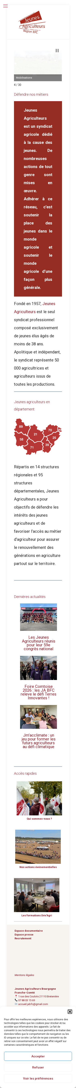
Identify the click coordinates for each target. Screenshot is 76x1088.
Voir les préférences (38, 1078)
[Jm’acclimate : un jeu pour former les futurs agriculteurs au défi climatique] (38, 717)
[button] (70, 1012)
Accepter (38, 1056)
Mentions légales (24, 975)
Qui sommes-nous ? (39, 818)
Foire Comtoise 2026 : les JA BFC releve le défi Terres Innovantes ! (38, 692)
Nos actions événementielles (38, 867)
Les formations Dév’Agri (36, 915)
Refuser (38, 1067)
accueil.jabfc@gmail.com (33, 1004)
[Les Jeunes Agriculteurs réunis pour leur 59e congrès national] (38, 617)
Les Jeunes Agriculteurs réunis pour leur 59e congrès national (38, 643)
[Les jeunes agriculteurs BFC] (38, 22)
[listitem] (22, 426)
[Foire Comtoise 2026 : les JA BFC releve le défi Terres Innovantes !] (38, 668)
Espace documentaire (29, 930)
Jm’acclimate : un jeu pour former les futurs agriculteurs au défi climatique (39, 741)
